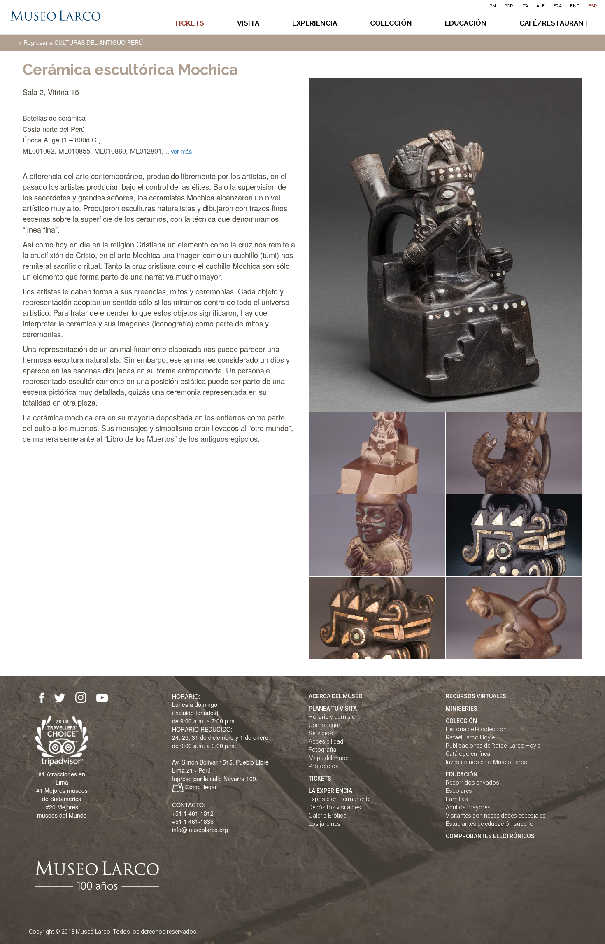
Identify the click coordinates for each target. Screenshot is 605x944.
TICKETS (320, 778)
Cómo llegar (201, 787)
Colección (391, 23)
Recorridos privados (472, 782)
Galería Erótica (328, 815)
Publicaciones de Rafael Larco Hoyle (493, 745)
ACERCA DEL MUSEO (336, 696)
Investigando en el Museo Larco (487, 762)
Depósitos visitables (335, 807)
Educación (465, 23)
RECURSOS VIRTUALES (476, 696)
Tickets (189, 23)
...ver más (179, 151)
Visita (248, 23)
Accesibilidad (326, 741)
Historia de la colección (476, 729)
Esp (592, 6)
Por (508, 6)
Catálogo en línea (468, 754)
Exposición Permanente (339, 799)
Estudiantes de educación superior (490, 823)
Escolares (459, 791)
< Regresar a (81, 42)
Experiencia (314, 23)
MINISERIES (461, 708)
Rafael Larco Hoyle (470, 737)
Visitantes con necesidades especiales (496, 815)
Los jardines (324, 823)
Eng (575, 6)
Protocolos (324, 766)
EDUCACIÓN (461, 774)
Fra (557, 6)
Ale (540, 6)
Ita (524, 6)
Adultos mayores (468, 807)
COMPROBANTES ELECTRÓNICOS (490, 836)
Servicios (321, 733)
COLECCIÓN (461, 721)
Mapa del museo (330, 758)
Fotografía (322, 749)
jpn (491, 6)
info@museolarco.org (200, 829)
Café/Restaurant (554, 23)
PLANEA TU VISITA (333, 708)
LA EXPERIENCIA (330, 791)
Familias (457, 799)
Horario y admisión (334, 716)
